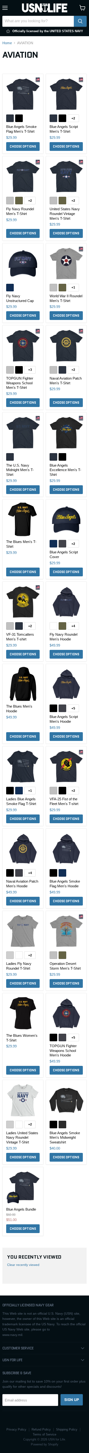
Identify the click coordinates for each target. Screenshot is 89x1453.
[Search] (80, 21)
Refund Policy (41, 1429)
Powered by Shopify (44, 1444)
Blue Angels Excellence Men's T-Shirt (65, 470)
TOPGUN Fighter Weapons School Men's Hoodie (63, 1050)
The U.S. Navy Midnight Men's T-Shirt (20, 470)
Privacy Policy (16, 1429)
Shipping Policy (66, 1429)
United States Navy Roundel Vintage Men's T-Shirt (65, 213)
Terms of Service (44, 1434)
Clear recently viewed (23, 1265)
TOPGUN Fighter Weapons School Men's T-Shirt (19, 383)
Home (7, 43)
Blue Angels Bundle (21, 1209)
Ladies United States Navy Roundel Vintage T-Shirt (22, 1137)
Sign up (71, 1399)
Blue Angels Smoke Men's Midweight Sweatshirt (65, 1137)
